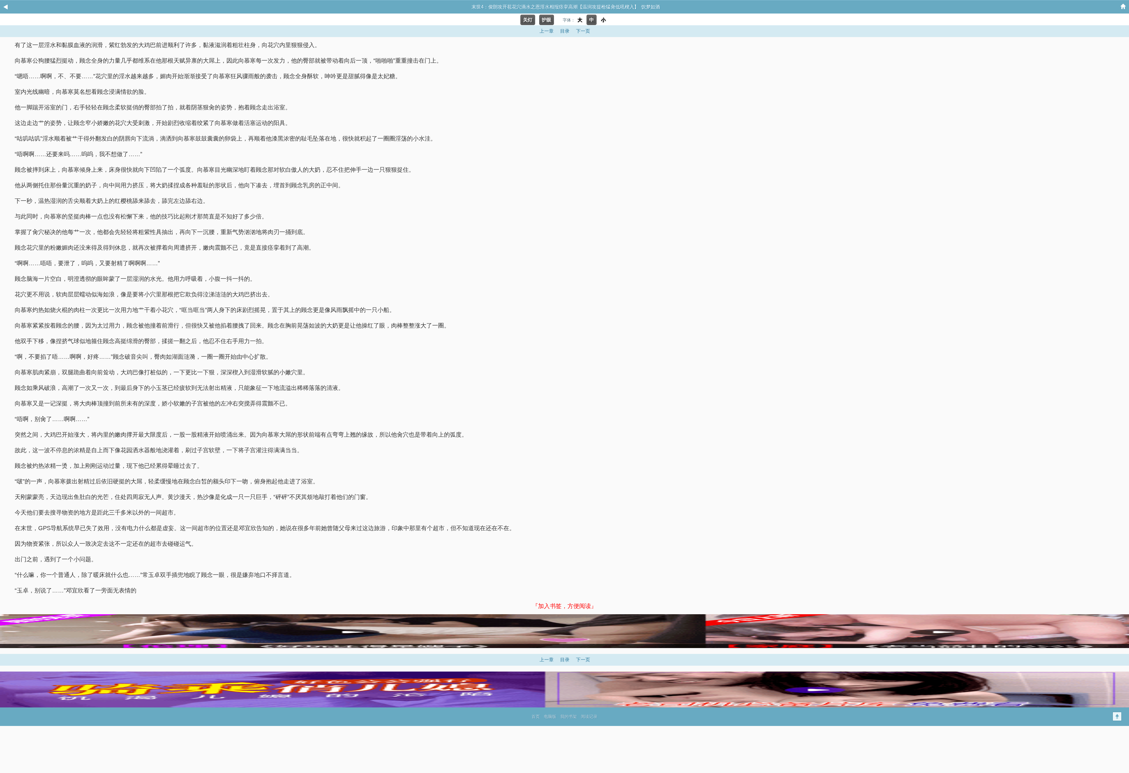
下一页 (583, 31)
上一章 (547, 31)
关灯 (527, 19)
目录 (564, 31)
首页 (536, 716)
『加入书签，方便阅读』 (564, 606)
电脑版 (550, 716)
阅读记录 (589, 716)
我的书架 (568, 716)
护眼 (546, 19)
